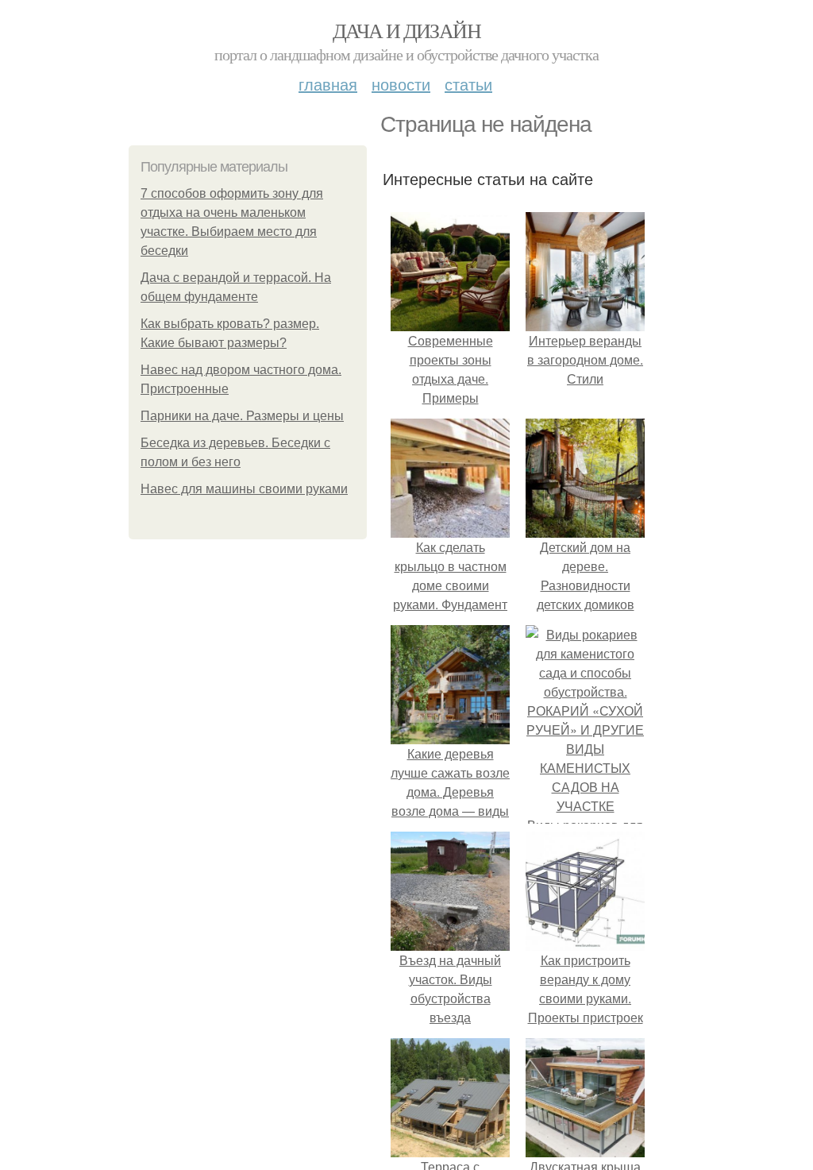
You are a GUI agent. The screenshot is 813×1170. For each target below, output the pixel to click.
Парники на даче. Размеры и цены (242, 416)
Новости (401, 83)
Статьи (468, 83)
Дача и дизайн (406, 30)
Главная (328, 83)
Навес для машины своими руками (244, 489)
